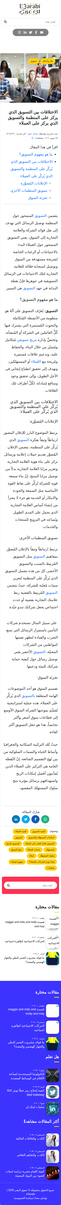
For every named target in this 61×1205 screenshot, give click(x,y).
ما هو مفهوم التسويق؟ (36, 154)
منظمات (50, 868)
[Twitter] (30, 32)
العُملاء (36, 361)
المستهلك (50, 849)
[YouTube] (41, 32)
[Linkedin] (25, 32)
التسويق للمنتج (13, 843)
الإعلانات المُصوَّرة (34, 183)
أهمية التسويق (38, 831)
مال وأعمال (48, 61)
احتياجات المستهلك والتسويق (41, 837)
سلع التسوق (16, 849)
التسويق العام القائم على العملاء (39, 843)
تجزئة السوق (37, 198)
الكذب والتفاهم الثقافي (30, 1155)
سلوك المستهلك (47, 855)
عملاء (31, 855)
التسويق (40, 216)
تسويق (34, 61)
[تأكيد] (5, 22)
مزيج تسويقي (27, 340)
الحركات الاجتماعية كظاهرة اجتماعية (24, 941)
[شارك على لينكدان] (16, 819)
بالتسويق (29, 696)
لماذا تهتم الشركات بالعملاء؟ (41, 862)
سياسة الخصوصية (23, 1198)
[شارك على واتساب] (45, 819)
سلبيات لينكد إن (35, 1107)
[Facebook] (36, 32)
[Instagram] (19, 32)
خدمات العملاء (33, 849)
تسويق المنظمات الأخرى (28, 190)
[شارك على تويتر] (26, 819)
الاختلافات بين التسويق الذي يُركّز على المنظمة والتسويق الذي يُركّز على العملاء (32, 168)
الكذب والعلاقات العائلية (30, 1138)
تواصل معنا (40, 1198)
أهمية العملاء (21, 831)
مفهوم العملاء (17, 862)
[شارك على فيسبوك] (35, 819)
